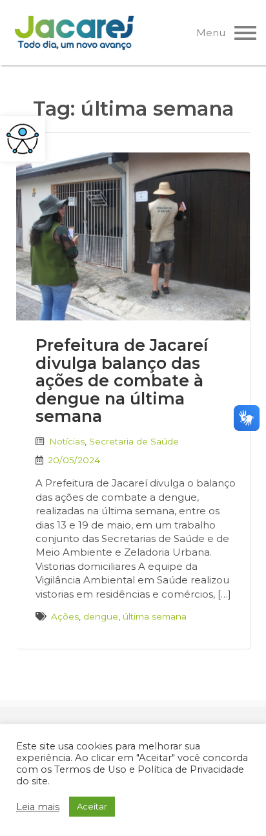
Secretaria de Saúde (134, 441)
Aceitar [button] (92, 806)
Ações (65, 616)
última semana (155, 616)
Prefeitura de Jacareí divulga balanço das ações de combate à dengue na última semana (122, 380)
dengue (100, 616)
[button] (22, 139)
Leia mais (37, 807)
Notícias (67, 441)
